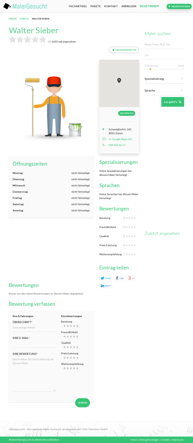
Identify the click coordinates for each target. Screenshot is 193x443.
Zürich (24, 18)
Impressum (178, 439)
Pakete (95, 6)
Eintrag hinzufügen (149, 439)
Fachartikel (78, 6)
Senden (82, 402)
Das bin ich (126, 113)
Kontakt (111, 6)
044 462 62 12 (117, 145)
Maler (13, 18)
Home (134, 439)
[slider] (150, 69)
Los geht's (170, 101)
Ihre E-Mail (21, 338)
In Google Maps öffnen (122, 139)
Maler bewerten (125, 49)
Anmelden (128, 6)
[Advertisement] (51, 250)
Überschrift (22, 322)
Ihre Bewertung (25, 353)
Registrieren (149, 6)
